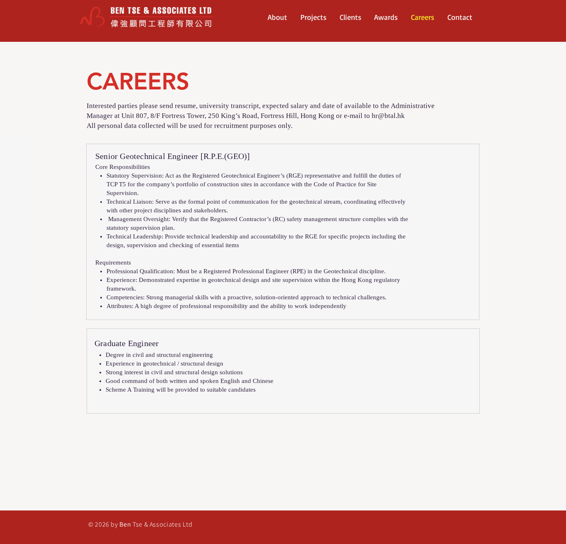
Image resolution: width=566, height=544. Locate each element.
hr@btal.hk (388, 116)
